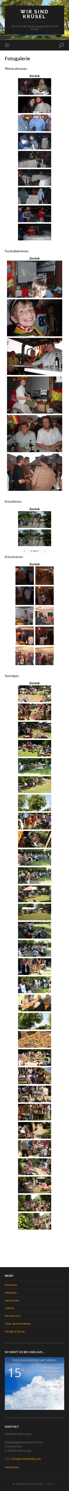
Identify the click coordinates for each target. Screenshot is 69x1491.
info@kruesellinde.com (26, 1458)
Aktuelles (11, 1292)
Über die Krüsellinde (18, 1323)
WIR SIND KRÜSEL (34, 14)
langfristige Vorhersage (34, 1406)
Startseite (11, 1284)
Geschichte (12, 1300)
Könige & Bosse (15, 1331)
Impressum (12, 1467)
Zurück (34, 75)
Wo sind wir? (13, 1315)
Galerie (9, 1308)
